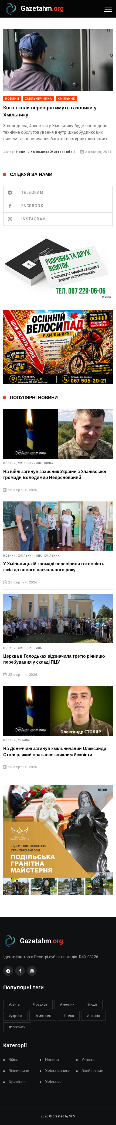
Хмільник (66, 98)
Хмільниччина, (30, 463)
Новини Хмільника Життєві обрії (45, 152)
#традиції (40, 1004)
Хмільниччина (38, 98)
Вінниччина (19, 1071)
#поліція (93, 1016)
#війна (69, 1016)
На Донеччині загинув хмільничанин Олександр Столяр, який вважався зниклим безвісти (54, 751)
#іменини (67, 1004)
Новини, (10, 463)
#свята (14, 1004)
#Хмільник (43, 1016)
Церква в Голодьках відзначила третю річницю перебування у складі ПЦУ (54, 659)
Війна (48, 463)
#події (92, 1004)
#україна (15, 1016)
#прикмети (17, 1027)
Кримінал (17, 1082)
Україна (24, 740)
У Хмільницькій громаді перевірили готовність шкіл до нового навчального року (53, 567)
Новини (12, 98)
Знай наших (92, 1071)
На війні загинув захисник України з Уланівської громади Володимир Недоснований (54, 474)
